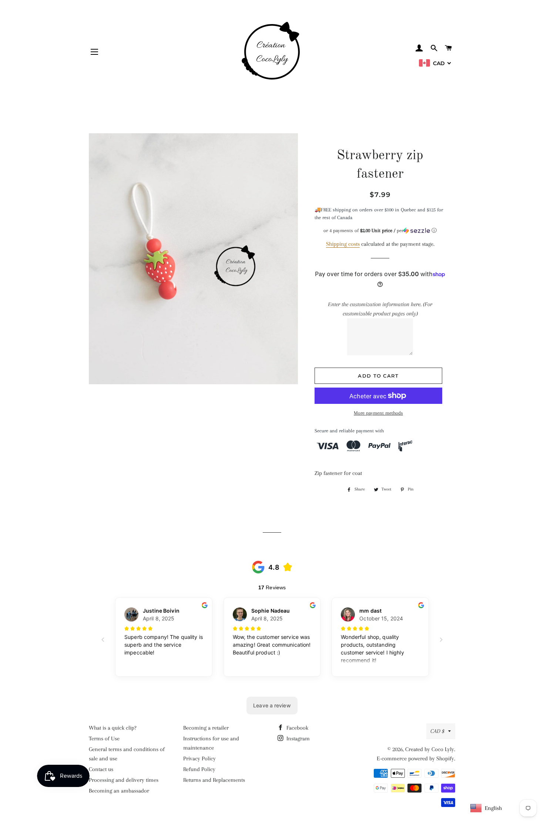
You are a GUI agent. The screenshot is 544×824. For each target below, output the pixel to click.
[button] (380, 230)
